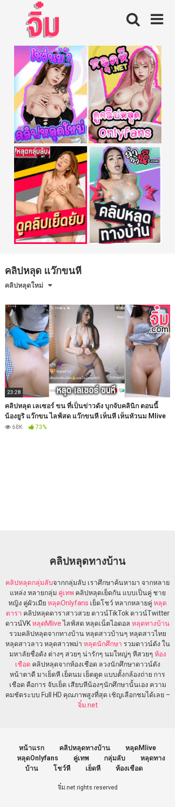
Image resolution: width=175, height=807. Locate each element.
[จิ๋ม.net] (44, 21)
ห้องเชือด (129, 768)
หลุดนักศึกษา (103, 644)
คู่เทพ (66, 593)
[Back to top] (157, 787)
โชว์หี (61, 768)
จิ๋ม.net (88, 705)
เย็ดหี (93, 768)
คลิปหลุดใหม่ (24, 285)
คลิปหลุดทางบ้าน (84, 748)
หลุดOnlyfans (68, 603)
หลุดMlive (46, 623)
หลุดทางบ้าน (151, 623)
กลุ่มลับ (42, 582)
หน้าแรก (31, 748)
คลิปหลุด (18, 582)
